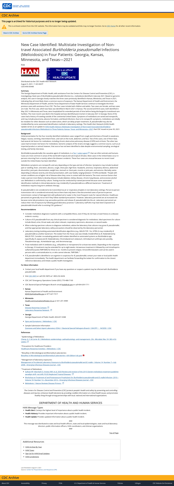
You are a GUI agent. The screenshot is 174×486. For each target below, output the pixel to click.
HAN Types (29, 450)
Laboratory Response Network (37, 310)
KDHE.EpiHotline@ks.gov (34, 294)
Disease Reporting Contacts (36, 308)
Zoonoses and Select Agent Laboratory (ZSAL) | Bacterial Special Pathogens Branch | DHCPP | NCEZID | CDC (68, 328)
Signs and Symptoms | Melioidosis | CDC (41, 321)
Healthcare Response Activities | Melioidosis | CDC (41, 349)
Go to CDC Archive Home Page (35, 33)
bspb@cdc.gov (67, 284)
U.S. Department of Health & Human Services (90, 483)
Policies (120, 483)
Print (23, 64)
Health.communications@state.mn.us (39, 301)
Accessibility (25, 483)
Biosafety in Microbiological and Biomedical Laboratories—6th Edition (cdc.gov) (51, 355)
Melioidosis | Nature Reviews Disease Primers (43, 383)
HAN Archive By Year (33, 447)
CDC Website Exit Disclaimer (162, 483)
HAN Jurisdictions (32, 457)
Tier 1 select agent (80, 153)
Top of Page (114, 433)
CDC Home (111, 26)
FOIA (60, 483)
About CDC (5, 483)
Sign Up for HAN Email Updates (37, 453)
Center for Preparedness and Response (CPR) (41, 470)
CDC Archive (10, 15)
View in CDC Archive (11, 33)
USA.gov (138, 483)
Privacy (44, 483)
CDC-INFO (33, 276)
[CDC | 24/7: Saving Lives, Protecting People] (16, 6)
